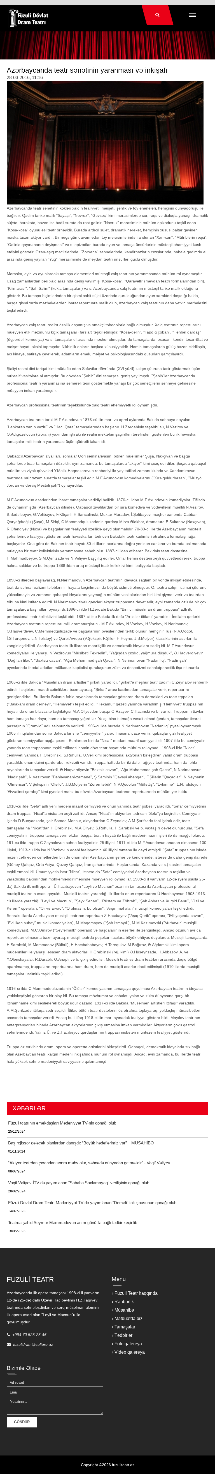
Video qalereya (129, 1352)
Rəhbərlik (124, 1301)
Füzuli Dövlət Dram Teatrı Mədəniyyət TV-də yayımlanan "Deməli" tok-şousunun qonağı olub (92, 1202)
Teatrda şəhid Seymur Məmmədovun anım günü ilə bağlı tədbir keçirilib (72, 1222)
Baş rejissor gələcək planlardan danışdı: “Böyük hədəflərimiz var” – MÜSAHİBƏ (81, 1142)
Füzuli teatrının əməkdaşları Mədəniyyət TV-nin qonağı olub (62, 1123)
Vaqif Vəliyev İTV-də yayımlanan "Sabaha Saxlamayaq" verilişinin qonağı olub (78, 1182)
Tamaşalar (124, 1326)
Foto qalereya (128, 1343)
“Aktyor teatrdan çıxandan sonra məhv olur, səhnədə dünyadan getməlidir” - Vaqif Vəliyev (89, 1162)
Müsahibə (124, 1310)
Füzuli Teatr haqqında (136, 1293)
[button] (192, 15)
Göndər (22, 1422)
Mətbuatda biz (128, 1318)
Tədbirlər (123, 1335)
